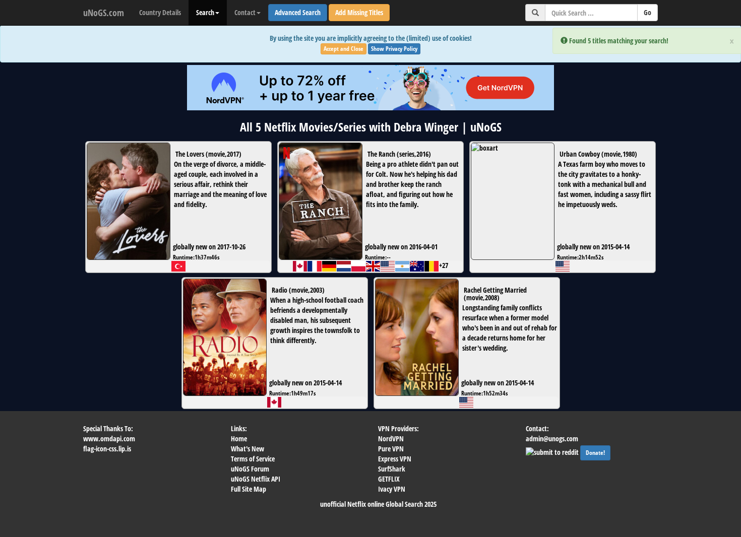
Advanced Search (298, 12)
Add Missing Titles (359, 12)
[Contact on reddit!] (553, 451)
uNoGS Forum (250, 469)
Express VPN (394, 458)
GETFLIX (389, 479)
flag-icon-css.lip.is (107, 448)
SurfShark (391, 469)
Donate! (595, 452)
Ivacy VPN (391, 489)
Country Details (160, 12)
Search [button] (205, 12)
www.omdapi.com (109, 438)
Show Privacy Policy (394, 48)
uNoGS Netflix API (255, 479)
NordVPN (391, 438)
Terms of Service (253, 458)
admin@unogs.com (552, 438)
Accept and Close (343, 48)
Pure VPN (391, 448)
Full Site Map (248, 489)
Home (239, 438)
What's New (247, 448)
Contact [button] (245, 12)
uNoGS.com (103, 13)
